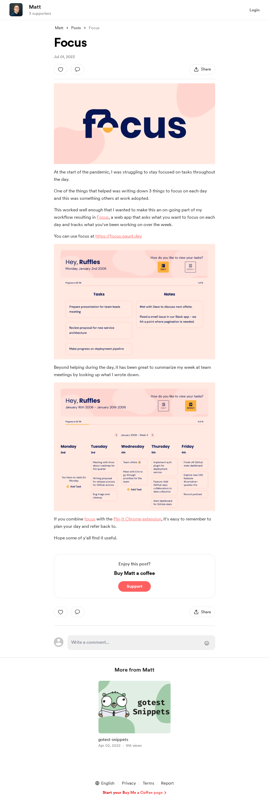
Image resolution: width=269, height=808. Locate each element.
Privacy (129, 783)
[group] (134, 715)
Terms (148, 783)
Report (167, 783)
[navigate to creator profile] (16, 9)
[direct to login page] (141, 642)
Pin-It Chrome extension (137, 518)
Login (255, 10)
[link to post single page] (134, 715)
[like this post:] (61, 69)
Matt (35, 7)
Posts (76, 27)
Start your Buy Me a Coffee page (133, 792)
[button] (104, 783)
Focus (103, 217)
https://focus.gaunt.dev (118, 236)
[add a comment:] (77, 69)
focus (89, 518)
